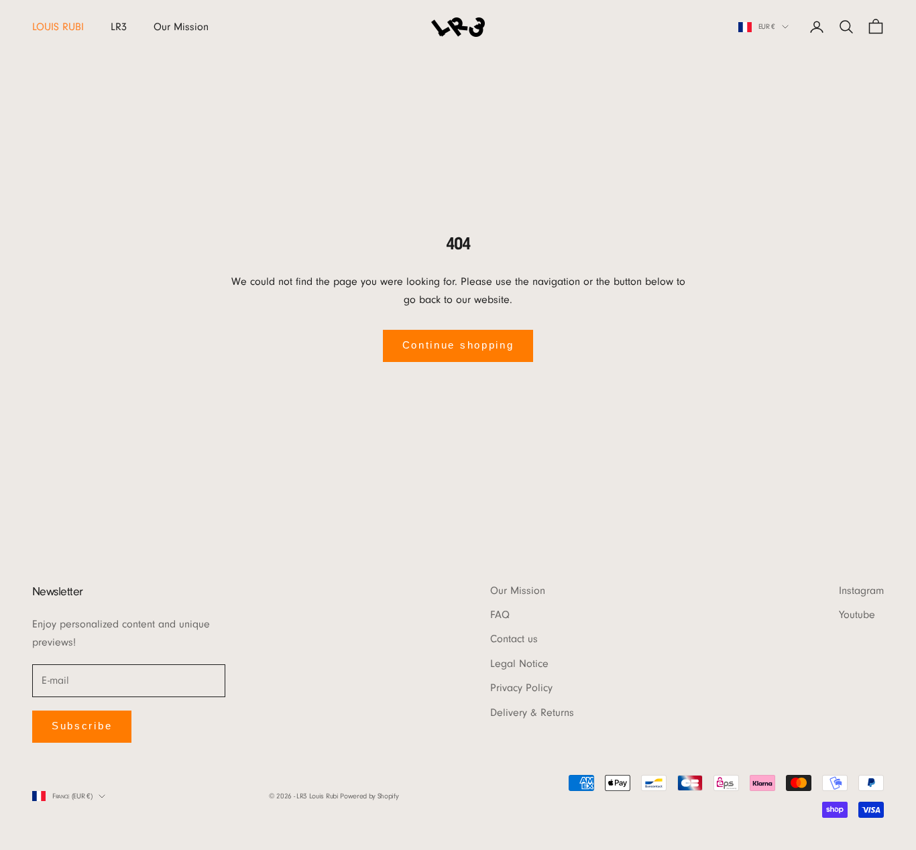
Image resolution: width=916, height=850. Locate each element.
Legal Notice (519, 664)
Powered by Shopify (369, 796)
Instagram (861, 591)
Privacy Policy (521, 688)
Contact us (514, 639)
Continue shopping (458, 345)
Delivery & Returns (532, 713)
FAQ (500, 615)
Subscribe (82, 725)
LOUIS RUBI (58, 27)
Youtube (857, 615)
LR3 (119, 27)
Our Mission (181, 27)
